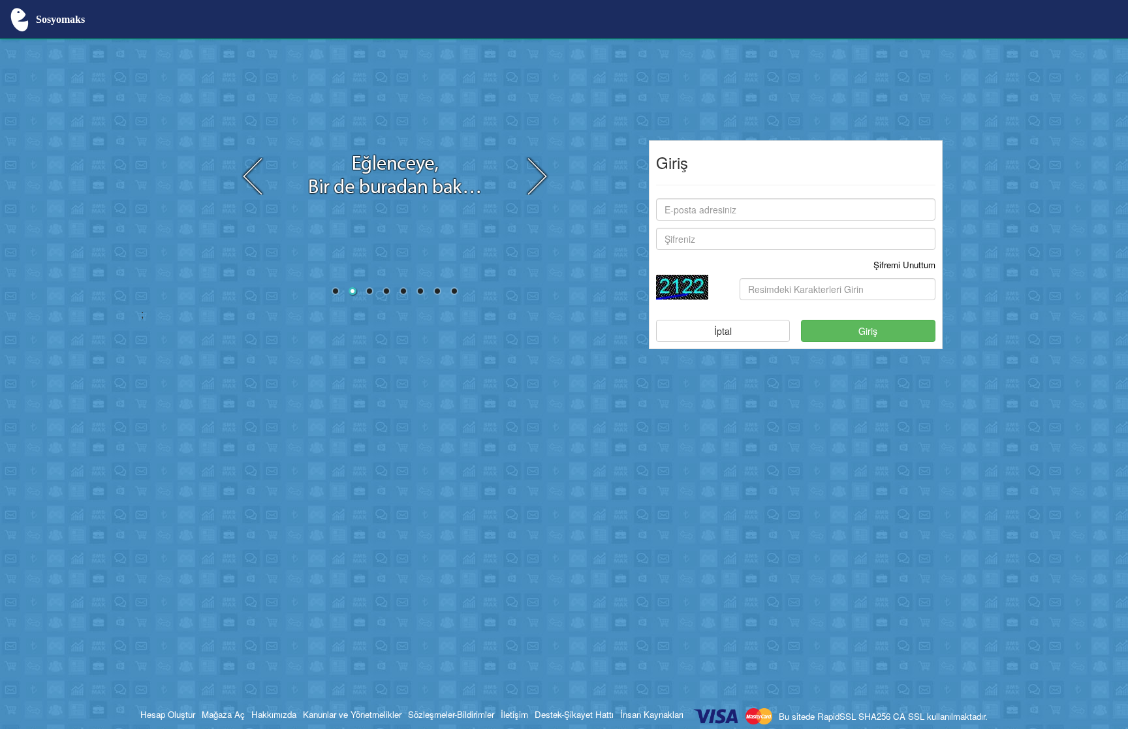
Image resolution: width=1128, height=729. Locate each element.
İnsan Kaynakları (651, 714)
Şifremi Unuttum (904, 264)
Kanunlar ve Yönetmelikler (352, 714)
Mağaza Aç (223, 714)
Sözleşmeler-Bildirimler (451, 714)
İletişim (514, 714)
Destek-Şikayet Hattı (574, 714)
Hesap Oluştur (167, 714)
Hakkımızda (273, 714)
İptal (723, 330)
